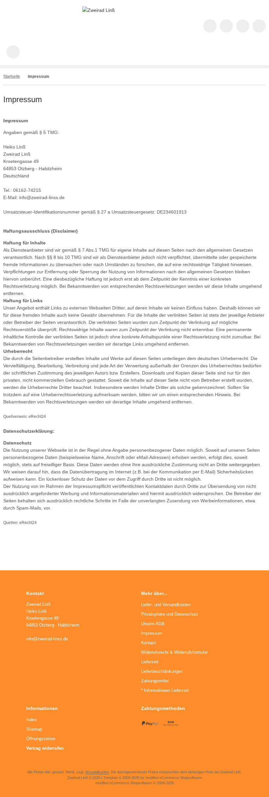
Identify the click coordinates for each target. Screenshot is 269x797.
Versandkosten (97, 772)
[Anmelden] (242, 26)
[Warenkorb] (259, 26)
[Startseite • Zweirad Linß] (98, 10)
